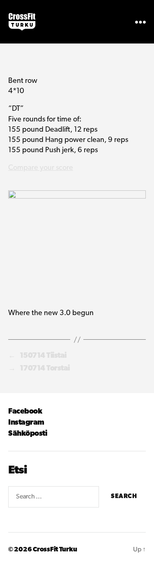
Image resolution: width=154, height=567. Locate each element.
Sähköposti (27, 434)
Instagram (26, 423)
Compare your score (40, 168)
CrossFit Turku (55, 549)
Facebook (25, 412)
